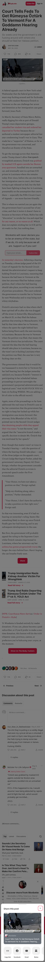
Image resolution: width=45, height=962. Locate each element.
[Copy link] (8, 951)
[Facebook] (17, 951)
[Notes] (36, 951)
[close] (40, 908)
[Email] (27, 951)
